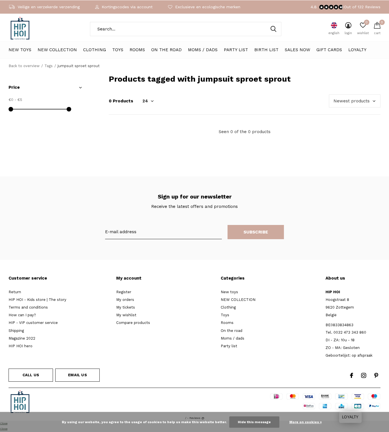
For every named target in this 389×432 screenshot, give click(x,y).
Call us (30, 375)
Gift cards (329, 49)
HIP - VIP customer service (33, 323)
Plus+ (231, 402)
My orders (125, 299)
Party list (236, 49)
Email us (77, 375)
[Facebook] (351, 375)
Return (15, 292)
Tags (48, 66)
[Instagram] (363, 375)
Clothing (94, 49)
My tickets (125, 307)
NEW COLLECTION (57, 49)
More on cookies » (305, 422)
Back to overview (24, 66)
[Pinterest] (376, 375)
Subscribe (255, 232)
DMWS (215, 402)
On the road (166, 49)
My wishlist (126, 315)
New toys (20, 49)
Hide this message (254, 422)
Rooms (137, 49)
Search (273, 29)
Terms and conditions (28, 307)
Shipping (16, 330)
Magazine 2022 (22, 338)
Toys (117, 49)
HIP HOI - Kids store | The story (37, 299)
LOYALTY (357, 49)
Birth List (266, 49)
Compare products (133, 323)
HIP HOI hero (20, 346)
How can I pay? (22, 315)
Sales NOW (297, 49)
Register (123, 292)
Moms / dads (203, 49)
